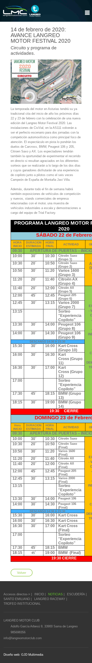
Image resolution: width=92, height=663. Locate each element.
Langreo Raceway (49, 599)
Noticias (55, 594)
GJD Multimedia (31, 654)
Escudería (76, 594)
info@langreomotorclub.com (23, 638)
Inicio (39, 594)
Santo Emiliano (17, 599)
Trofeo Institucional (22, 603)
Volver (21, 573)
